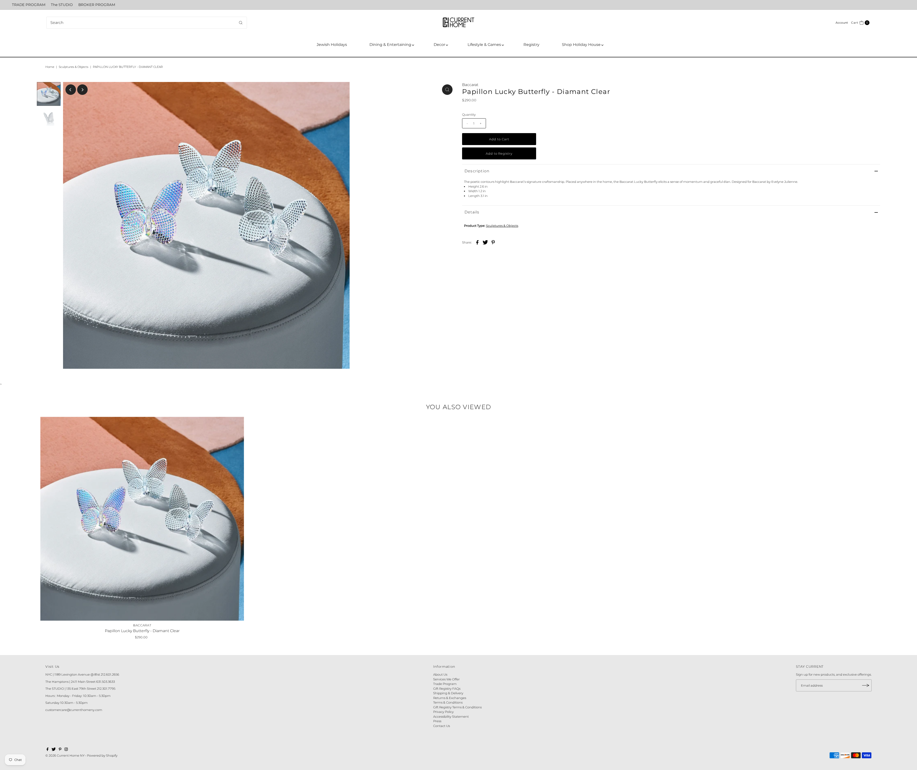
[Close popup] (525, 313)
